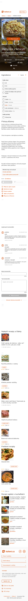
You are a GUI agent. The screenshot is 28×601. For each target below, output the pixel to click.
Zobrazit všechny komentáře (13, 300)
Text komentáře (5, 278)
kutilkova (13, 531)
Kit (11, 521)
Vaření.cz (3, 15)
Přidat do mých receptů (9, 186)
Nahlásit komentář (8, 240)
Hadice (12, 501)
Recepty (9, 15)
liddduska (8, 178)
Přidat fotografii (14, 38)
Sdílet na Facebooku (9, 193)
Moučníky (4, 386)
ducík (12, 511)
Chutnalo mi (8, 182)
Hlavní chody (5, 423)
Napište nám (7, 581)
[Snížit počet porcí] (18, 75)
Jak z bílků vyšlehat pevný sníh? (11, 174)
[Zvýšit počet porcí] (26, 75)
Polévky (4, 367)
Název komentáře (5, 271)
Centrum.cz (7, 596)
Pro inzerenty (7, 588)
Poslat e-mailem (8, 191)
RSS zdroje (6, 591)
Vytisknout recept (8, 189)
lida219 (12, 543)
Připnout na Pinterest (9, 195)
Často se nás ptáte (9, 585)
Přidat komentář (15, 295)
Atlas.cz (14, 596)
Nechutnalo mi (19, 182)
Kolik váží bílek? (7, 172)
